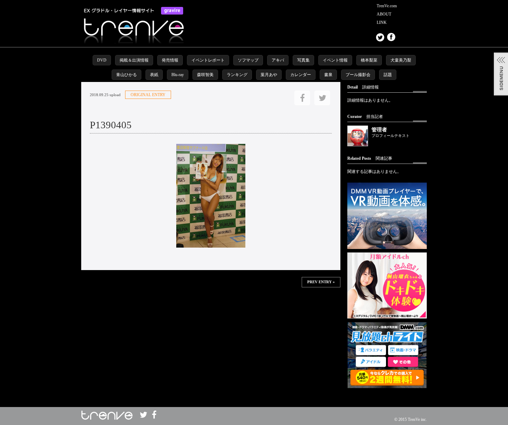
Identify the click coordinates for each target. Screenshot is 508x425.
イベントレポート (208, 60)
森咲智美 (205, 74)
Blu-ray (177, 74)
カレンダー (300, 74)
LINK (382, 22)
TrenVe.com (387, 5)
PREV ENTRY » (321, 282)
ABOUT (384, 14)
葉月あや (269, 74)
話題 (388, 74)
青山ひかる (126, 74)
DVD (101, 60)
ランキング (237, 74)
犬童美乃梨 (401, 60)
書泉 (328, 74)
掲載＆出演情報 (134, 60)
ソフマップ (248, 60)
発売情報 (170, 60)
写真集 (303, 60)
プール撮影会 (358, 74)
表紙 (154, 74)
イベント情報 (335, 60)
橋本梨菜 (369, 60)
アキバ (278, 60)
